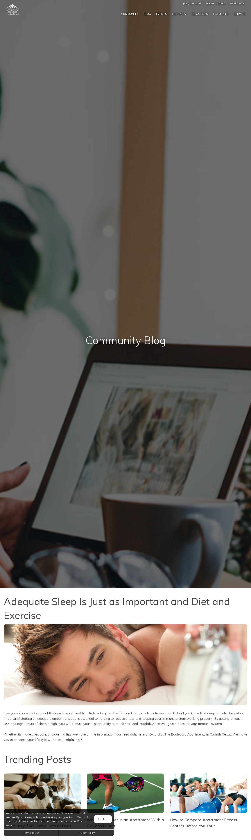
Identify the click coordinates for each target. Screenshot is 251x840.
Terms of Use (31, 832)
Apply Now (237, 3)
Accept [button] (103, 819)
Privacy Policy (86, 832)
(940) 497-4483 (192, 3)
